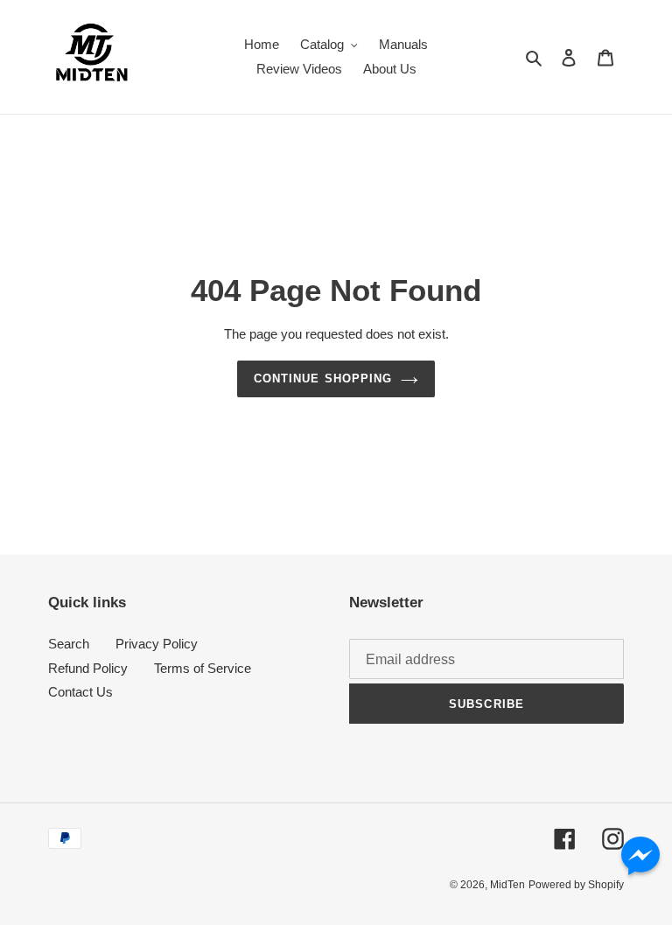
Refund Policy (88, 668)
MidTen (507, 885)
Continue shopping (323, 378)
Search (68, 643)
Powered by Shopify (576, 885)
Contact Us (80, 691)
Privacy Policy (157, 643)
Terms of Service (202, 668)
